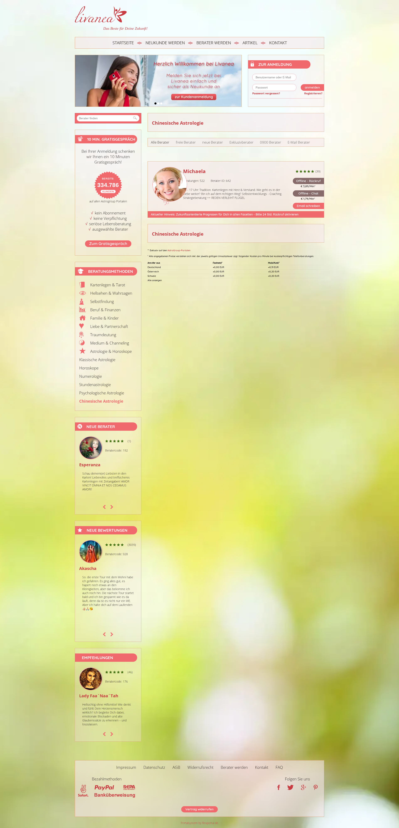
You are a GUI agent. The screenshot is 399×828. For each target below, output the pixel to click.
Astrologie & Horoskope (111, 351)
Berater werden (213, 43)
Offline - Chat (308, 193)
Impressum (126, 767)
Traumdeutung (103, 334)
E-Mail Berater (299, 142)
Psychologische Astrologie (101, 393)
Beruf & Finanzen (105, 309)
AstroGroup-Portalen (178, 250)
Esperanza (87, 465)
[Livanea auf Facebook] (278, 788)
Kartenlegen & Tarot (107, 285)
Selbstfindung (102, 301)
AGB (176, 767)
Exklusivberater (241, 142)
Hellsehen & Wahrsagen (111, 293)
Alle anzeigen (155, 280)
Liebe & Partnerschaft (109, 326)
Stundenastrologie (95, 384)
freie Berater (186, 142)
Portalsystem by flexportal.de (199, 823)
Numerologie (90, 376)
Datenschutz (154, 767)
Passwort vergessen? (266, 93)
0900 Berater (270, 142)
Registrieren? (313, 93)
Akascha (85, 568)
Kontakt (278, 43)
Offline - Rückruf (308, 181)
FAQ (279, 767)
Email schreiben (308, 206)
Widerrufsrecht (200, 767)
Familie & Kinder (104, 318)
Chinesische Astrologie (101, 401)
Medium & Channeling (109, 343)
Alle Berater (160, 142)
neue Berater (212, 142)
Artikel (250, 43)
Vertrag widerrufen (199, 809)
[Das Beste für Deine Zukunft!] (111, 14)
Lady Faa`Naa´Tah (98, 696)
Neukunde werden (165, 43)
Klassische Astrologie (97, 359)
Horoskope (89, 368)
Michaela (194, 171)
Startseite (123, 43)
